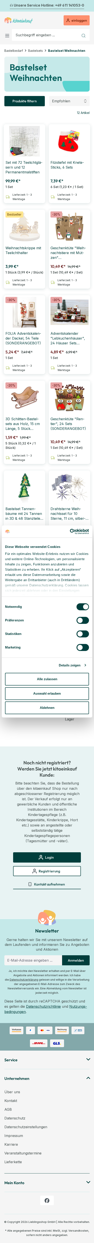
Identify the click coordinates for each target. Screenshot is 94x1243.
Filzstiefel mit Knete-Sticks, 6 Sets (67, 164)
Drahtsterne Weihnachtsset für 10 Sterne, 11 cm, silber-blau (67, 514)
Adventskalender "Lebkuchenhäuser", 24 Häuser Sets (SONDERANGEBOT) (68, 338)
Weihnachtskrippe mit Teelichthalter (23, 250)
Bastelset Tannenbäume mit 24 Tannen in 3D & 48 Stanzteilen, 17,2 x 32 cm (24, 514)
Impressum (13, 1135)
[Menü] (8, 34)
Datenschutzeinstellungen (25, 1127)
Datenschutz (14, 1118)
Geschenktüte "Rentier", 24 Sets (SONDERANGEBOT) (68, 424)
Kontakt (10, 1100)
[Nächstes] (87, 6)
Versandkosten (78, 1230)
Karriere (11, 1144)
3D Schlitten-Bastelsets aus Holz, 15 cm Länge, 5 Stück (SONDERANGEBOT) (23, 424)
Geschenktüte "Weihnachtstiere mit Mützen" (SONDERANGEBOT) (68, 253)
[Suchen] (84, 35)
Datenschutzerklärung (24, 979)
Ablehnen (47, 708)
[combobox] (45, 35)
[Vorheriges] (7, 6)
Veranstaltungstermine (23, 1153)
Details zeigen (69, 665)
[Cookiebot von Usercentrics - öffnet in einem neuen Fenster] (70, 531)
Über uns (12, 1092)
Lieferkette (13, 1162)
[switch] (83, 620)
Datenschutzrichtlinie (43, 1006)
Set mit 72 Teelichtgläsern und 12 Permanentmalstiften (23, 167)
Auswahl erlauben (47, 693)
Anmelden (76, 960)
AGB (8, 1109)
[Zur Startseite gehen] (18, 20)
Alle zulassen (47, 679)
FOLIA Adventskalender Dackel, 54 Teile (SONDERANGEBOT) (23, 338)
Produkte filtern (24, 101)
